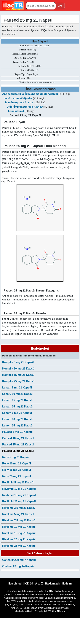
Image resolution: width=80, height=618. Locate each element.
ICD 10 (28, 583)
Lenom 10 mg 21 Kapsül (17, 419)
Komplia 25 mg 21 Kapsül (18, 381)
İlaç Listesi (15, 583)
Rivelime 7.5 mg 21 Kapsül (19, 520)
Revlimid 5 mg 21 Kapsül (18, 482)
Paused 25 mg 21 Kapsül (18, 450)
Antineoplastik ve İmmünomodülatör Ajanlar (30, 94)
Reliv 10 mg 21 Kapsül (16, 463)
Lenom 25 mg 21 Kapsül (17, 425)
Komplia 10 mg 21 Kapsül (18, 368)
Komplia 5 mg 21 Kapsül (18, 362)
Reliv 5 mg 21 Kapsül (15, 457)
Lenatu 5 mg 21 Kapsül (17, 387)
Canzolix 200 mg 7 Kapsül (19, 559)
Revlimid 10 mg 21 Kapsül (19, 488)
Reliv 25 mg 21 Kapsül (16, 476)
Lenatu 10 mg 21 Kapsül (17, 393)
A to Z (39, 583)
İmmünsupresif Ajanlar (18, 98)
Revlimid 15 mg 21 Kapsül (19, 495)
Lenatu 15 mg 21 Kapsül (17, 400)
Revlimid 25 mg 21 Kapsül (19, 501)
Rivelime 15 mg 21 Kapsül (19, 533)
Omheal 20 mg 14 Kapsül (18, 566)
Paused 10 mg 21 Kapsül (18, 438)
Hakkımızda (52, 583)
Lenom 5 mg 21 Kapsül (17, 412)
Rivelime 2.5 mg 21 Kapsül (19, 507)
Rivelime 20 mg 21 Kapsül (19, 539)
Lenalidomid (16, 111)
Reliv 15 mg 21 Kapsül (16, 469)
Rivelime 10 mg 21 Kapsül (19, 526)
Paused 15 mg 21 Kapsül (18, 444)
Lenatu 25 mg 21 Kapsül (17, 406)
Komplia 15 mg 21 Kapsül (18, 374)
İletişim (67, 583)
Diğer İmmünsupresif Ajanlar (25, 106)
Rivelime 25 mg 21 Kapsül (19, 545)
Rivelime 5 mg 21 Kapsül (18, 514)
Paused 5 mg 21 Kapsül (17, 431)
